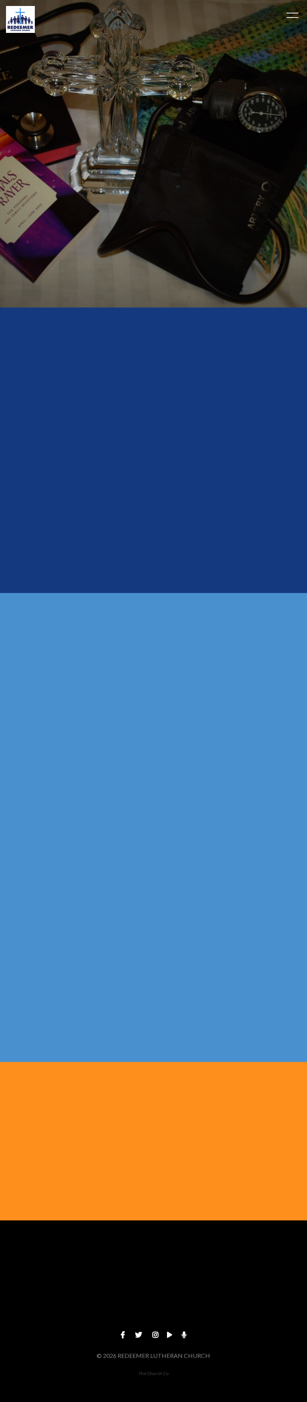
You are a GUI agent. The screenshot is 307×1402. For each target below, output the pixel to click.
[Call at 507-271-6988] (81, 1000)
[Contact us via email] (38, 1262)
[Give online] (268, 1262)
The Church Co (153, 1373)
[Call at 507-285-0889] (235, 1013)
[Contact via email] (72, 1000)
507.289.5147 (115, 1304)
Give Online (268, 1304)
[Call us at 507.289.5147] (115, 1262)
